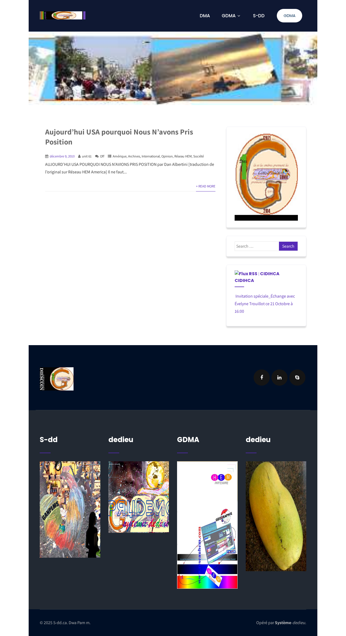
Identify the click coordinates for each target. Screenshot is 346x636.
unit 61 (87, 156)
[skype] (297, 377)
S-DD (259, 15)
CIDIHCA (244, 280)
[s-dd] (62, 15)
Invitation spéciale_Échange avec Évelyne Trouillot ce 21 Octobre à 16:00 (265, 303)
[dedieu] (70, 509)
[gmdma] (276, 516)
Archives (134, 156)
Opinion (167, 156)
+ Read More (205, 186)
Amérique (120, 156)
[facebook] (262, 377)
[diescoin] (266, 177)
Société (198, 156)
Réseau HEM (183, 156)
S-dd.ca (60, 622)
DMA (205, 15)
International (151, 156)
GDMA (289, 15)
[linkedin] (279, 377)
